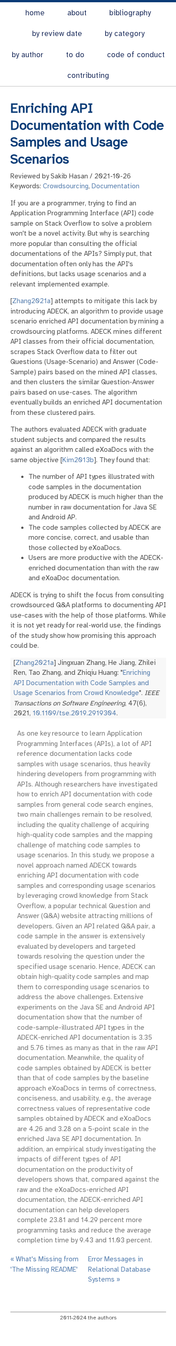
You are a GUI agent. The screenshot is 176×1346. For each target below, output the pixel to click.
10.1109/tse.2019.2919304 (74, 713)
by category (124, 33)
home (35, 13)
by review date (57, 33)
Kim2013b (78, 460)
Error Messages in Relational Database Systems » (119, 1269)
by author (27, 54)
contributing (88, 75)
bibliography (130, 13)
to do (75, 54)
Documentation (115, 186)
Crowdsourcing (65, 186)
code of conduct (136, 54)
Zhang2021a (31, 301)
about (77, 13)
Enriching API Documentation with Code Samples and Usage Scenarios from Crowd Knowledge (82, 682)
